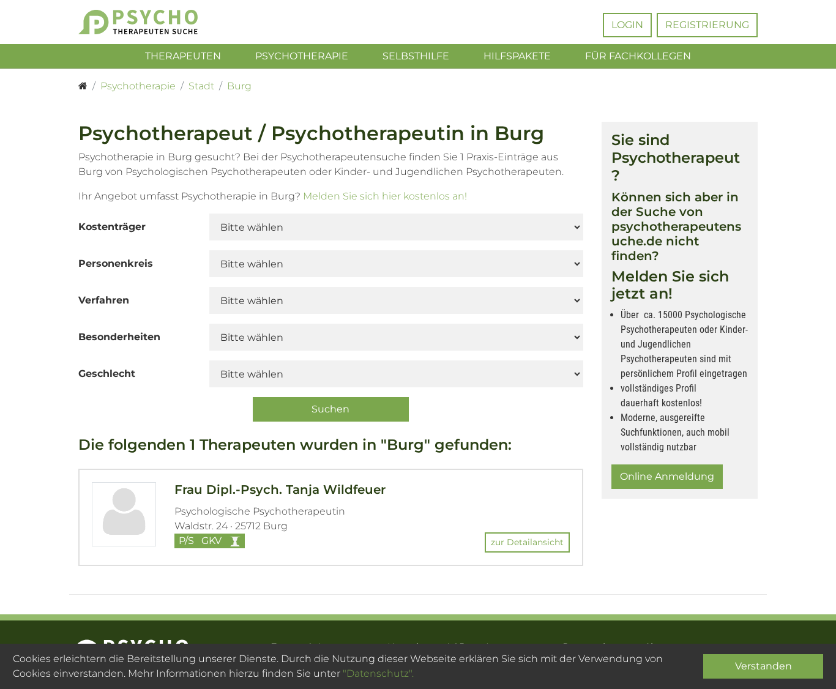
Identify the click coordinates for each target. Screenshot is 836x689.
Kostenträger (112, 227)
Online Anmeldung (667, 476)
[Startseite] (83, 86)
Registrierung (707, 25)
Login (627, 25)
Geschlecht (106, 373)
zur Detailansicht (527, 542)
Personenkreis (115, 263)
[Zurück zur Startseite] (156, 22)
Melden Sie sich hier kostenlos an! (385, 196)
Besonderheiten (119, 337)
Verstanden (763, 666)
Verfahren (103, 300)
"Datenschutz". (378, 673)
